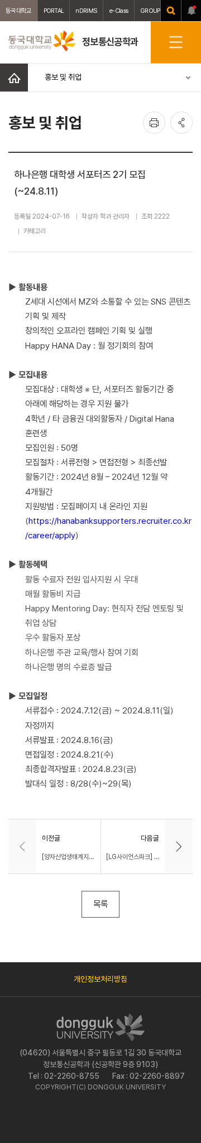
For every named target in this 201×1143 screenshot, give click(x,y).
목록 (100, 904)
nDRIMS (86, 11)
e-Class (118, 11)
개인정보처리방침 (100, 979)
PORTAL (54, 11)
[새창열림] (170, 10)
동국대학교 (19, 11)
